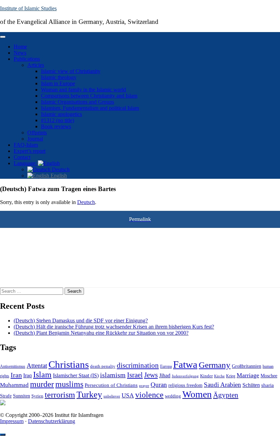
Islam (42, 374)
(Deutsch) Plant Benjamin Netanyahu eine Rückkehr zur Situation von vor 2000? (101, 333)
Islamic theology (58, 77)
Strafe (6, 395)
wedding (173, 396)
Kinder (206, 375)
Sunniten (21, 395)
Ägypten (225, 395)
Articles (35, 65)
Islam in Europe (58, 83)
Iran (16, 375)
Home (20, 46)
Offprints (37, 132)
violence (149, 394)
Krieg (230, 376)
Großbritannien (246, 366)
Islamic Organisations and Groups (77, 102)
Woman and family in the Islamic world (83, 89)
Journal (35, 139)
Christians (68, 364)
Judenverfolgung (185, 376)
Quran (159, 384)
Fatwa (185, 364)
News (20, 53)
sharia (267, 385)
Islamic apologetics (61, 114)
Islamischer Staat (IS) (76, 375)
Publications (27, 59)
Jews (151, 375)
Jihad (164, 376)
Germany (214, 364)
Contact (22, 157)
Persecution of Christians (111, 385)
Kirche (219, 376)
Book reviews (56, 126)
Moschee (269, 375)
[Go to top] (2, 435)
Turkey (89, 394)
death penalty (102, 366)
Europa (166, 366)
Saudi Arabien (222, 384)
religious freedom (185, 385)
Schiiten (251, 385)
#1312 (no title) (57, 120)
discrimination (138, 365)
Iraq (27, 376)
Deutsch (60, 169)
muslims (69, 384)
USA (128, 395)
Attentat (37, 365)
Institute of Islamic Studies (28, 8)
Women (197, 394)
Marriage (248, 375)
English (58, 175)
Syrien (37, 395)
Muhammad (14, 385)
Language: (26, 163)
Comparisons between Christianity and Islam (89, 96)
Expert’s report (29, 151)
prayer (144, 385)
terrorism (60, 394)
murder (42, 384)
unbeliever (111, 396)
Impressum (12, 421)
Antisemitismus (12, 366)
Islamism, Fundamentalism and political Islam (90, 108)
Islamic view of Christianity (70, 71)
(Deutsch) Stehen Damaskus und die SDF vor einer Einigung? (81, 320)
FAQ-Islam (26, 145)
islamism (113, 375)
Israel (135, 375)
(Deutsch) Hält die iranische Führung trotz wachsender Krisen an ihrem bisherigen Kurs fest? (114, 327)
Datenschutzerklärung (51, 421)
